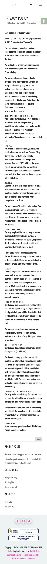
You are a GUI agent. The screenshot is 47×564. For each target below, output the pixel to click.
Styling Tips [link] (10, 482)
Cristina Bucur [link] (11, 23)
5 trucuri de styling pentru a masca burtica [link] (23, 454)
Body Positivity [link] (11, 477)
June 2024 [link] (9, 501)
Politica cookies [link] (19, 558)
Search (39, 439)
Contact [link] (31, 558)
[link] (44, 21)
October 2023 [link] (10, 506)
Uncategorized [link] (11, 486)
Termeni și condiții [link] (31, 554)
